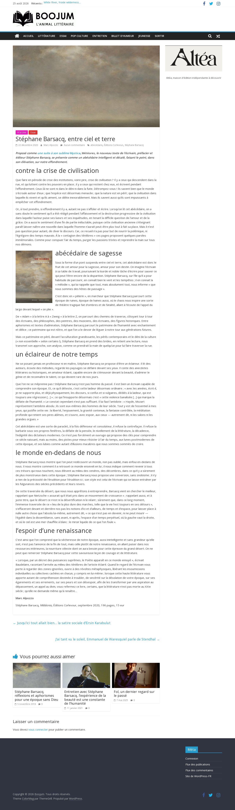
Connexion (191, 758)
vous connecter (38, 729)
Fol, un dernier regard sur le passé (134, 693)
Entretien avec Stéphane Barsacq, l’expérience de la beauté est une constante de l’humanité (85, 697)
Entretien (100, 36)
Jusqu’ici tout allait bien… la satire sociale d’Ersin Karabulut (62, 623)
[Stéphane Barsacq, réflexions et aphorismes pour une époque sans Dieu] (37, 665)
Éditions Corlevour (113, 145)
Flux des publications (197, 764)
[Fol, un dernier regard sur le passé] (136, 665)
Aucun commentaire (74, 145)
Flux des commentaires (199, 770)
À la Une (21, 132)
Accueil (28, 36)
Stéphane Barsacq (134, 145)
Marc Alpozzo (51, 145)
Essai (63, 36)
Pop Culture (79, 36)
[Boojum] (17, 36)
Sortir (159, 36)
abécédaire (96, 145)
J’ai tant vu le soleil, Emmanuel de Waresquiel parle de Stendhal (107, 639)
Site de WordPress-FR (198, 776)
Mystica (58, 153)
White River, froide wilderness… (62, 3)
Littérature (46, 36)
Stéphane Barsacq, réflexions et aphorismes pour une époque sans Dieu (36, 695)
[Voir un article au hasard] (218, 36)
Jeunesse (144, 36)
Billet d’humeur (122, 36)
